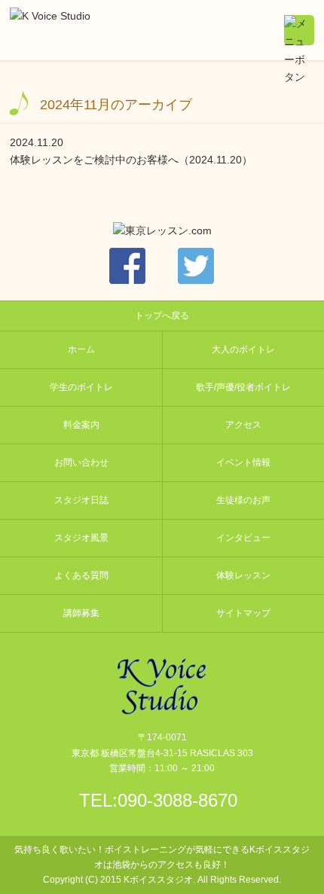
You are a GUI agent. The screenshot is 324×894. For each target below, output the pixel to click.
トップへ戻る (162, 315)
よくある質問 (81, 575)
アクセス (243, 425)
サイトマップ (243, 613)
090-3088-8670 (177, 800)
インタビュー (243, 537)
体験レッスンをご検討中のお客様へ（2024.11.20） (131, 160)
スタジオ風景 (81, 537)
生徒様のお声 (243, 500)
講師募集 (81, 613)
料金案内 (81, 425)
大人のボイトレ (243, 349)
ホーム (81, 349)
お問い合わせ (81, 462)
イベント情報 (243, 462)
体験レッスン (243, 575)
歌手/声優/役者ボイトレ (243, 387)
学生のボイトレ (81, 387)
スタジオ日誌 (81, 500)
